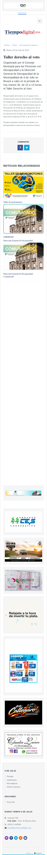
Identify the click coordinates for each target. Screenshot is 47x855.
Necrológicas (12, 783)
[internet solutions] (33, 853)
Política (14, 45)
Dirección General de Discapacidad (18, 240)
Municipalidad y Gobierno (29, 45)
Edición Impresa (13, 787)
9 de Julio (22, 13)
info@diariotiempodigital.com (19, 828)
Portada (7, 45)
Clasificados (12, 780)
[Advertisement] (23, 386)
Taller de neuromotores (12, 202)
